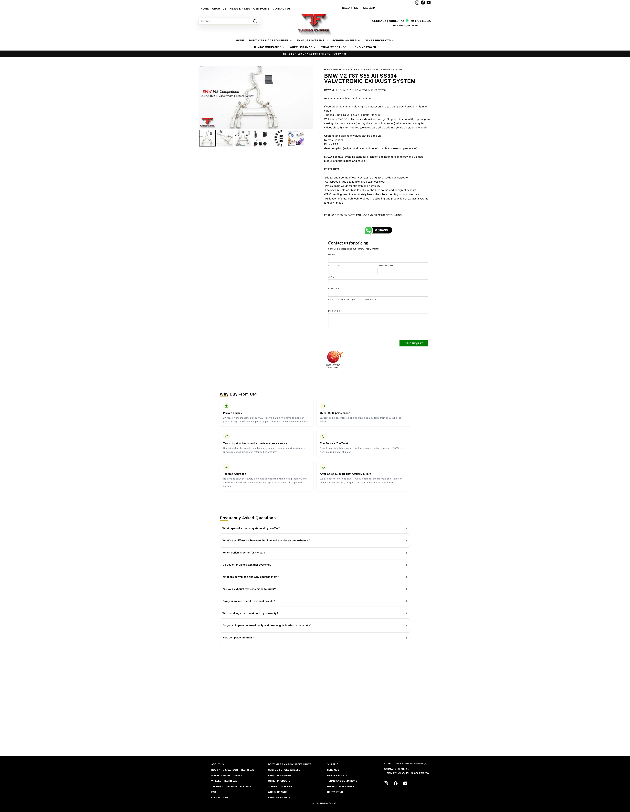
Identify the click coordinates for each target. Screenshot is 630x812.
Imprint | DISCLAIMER (340, 786)
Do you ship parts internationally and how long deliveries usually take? (267, 625)
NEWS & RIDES (240, 8)
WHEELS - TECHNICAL (224, 781)
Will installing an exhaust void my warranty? (250, 613)
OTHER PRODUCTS (378, 40)
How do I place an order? (238, 637)
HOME (205, 8)
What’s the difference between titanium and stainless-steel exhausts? (266, 540)
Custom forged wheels (284, 770)
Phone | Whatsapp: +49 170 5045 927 (407, 772)
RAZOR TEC (350, 7)
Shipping (332, 764)
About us (217, 764)
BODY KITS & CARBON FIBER (269, 40)
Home (240, 40)
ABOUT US (219, 8)
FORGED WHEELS (344, 40)
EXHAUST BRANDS (333, 47)
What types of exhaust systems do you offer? (251, 528)
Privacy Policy (337, 775)
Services (333, 770)
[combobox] (229, 21)
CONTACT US (282, 8)
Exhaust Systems (279, 775)
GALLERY (369, 7)
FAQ (213, 792)
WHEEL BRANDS (301, 47)
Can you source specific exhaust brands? (248, 601)
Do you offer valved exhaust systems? (246, 564)
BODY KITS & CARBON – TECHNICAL (233, 770)
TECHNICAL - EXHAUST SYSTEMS (231, 786)
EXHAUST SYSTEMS (311, 40)
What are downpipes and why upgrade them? (250, 576)
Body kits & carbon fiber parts (289, 764)
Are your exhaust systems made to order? (249, 589)
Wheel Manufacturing (226, 775)
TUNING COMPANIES (268, 47)
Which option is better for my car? (243, 552)
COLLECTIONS (220, 797)
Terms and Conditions (342, 781)
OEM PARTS (261, 8)
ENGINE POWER (365, 47)
